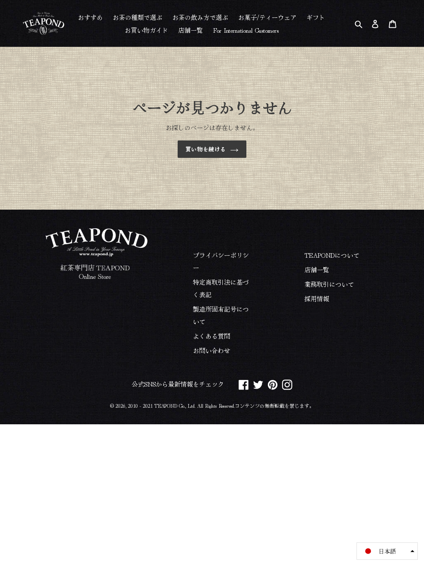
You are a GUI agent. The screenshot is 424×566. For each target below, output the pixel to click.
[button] (387, 551)
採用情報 (316, 298)
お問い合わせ (211, 350)
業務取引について (329, 284)
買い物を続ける (206, 149)
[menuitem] (90, 16)
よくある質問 (211, 335)
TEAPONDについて (331, 255)
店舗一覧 (316, 269)
